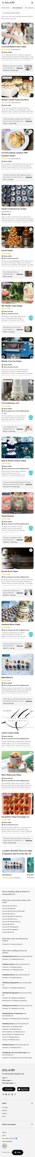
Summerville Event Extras (9, 906)
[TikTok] (15, 1095)
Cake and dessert (17, 8)
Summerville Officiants (8, 908)
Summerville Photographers (10, 929)
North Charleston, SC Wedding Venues (13, 1031)
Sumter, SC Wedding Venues (10, 1037)
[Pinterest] (6, 1095)
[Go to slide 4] (19, 96)
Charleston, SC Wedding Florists (11, 1047)
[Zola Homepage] (10, 2)
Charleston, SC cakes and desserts (12, 944)
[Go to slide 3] (17, 96)
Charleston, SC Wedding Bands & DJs (13, 959)
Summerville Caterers (8, 913)
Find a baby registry (8, 1083)
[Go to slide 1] (14, 96)
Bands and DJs (5, 8)
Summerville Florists (8, 924)
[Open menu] (3, 3)
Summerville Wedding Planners (11, 921)
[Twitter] (9, 1095)
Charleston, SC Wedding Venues (11, 1029)
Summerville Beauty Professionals (12, 916)
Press (3, 1116)
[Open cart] (32, 3)
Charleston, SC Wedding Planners (12, 977)
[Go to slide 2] (16, 96)
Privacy (4, 1132)
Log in (4, 1078)
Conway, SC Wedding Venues (11, 1039)
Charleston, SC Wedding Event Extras (13, 1008)
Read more (20, 68)
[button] (31, 25)
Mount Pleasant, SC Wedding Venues (13, 1034)
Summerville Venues (8, 932)
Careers (4, 1113)
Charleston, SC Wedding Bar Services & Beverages (17, 1057)
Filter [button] (19, 1152)
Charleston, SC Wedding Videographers (13, 988)
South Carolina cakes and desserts (11, 12)
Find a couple (6, 1080)
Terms (4, 1135)
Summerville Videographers (10, 927)
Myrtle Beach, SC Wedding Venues (12, 1026)
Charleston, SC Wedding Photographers (14, 998)
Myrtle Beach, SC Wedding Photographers (14, 1000)
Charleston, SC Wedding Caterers (12, 967)
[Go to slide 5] (20, 96)
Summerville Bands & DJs (9, 919)
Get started (8, 1089)
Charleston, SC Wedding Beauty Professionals (15, 1018)
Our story (5, 1107)
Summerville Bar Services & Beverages (13, 911)
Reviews (4, 1110)
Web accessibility (7, 1141)
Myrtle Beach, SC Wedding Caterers (13, 969)
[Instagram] (12, 1095)
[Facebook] (3, 1095)
